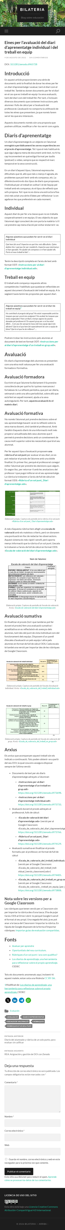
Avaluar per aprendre (23, 945)
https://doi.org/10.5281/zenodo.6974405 (39, 875)
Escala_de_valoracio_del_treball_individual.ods (40, 688)
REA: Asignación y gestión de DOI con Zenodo (27, 1053)
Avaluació (12, 1017)
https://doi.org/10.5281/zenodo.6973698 (39, 792)
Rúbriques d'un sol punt (19, 1026)
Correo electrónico (14, 1130)
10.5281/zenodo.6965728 (23, 64)
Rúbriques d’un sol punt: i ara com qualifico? (34, 954)
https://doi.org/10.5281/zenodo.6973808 (39, 890)
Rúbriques (38, 1021)
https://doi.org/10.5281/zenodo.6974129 (39, 843)
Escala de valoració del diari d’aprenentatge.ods (35, 608)
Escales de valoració (18, 1021)
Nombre (9, 1116)
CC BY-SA (49, 978)
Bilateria (32, 9)
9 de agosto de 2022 (15, 57)
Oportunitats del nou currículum (29, 950)
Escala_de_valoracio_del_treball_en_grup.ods (37, 741)
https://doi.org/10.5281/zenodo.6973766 (39, 832)
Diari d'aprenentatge (33, 1017)
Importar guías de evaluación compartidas (37, 930)
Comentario (11, 1082)
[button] (8, 1000)
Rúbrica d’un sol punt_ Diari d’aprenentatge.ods (32, 521)
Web (7, 1145)
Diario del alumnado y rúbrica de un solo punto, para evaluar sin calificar (30, 1039)
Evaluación (14, 1011)
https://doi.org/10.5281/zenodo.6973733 (39, 804)
